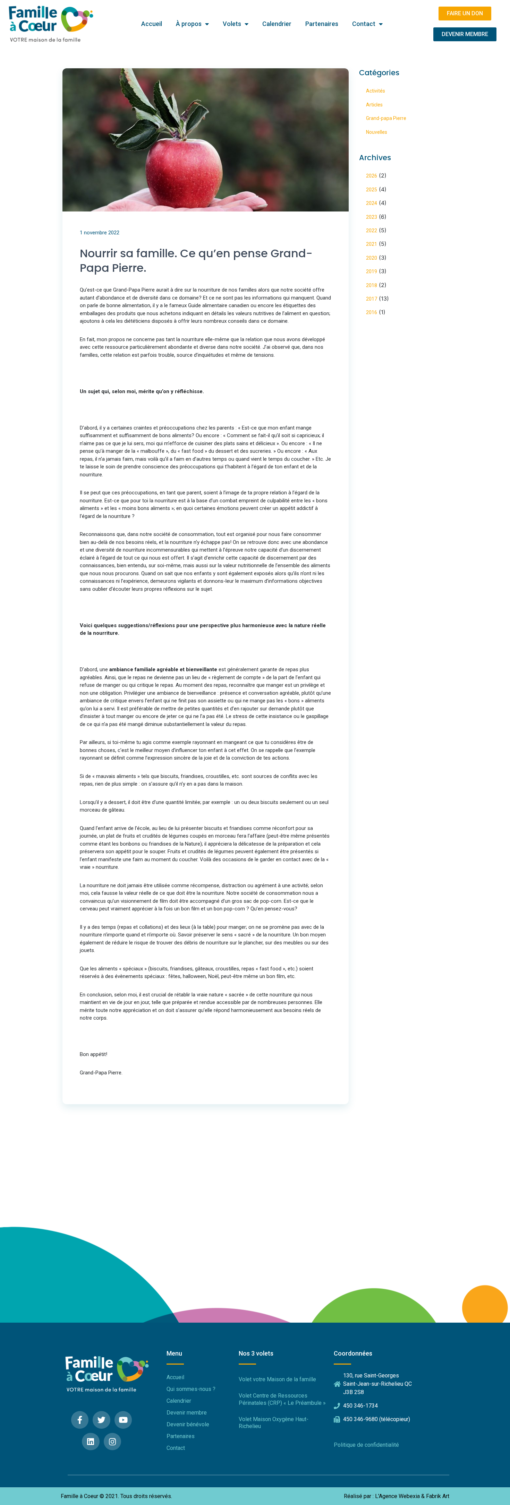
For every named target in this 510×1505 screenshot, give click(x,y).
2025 (371, 189)
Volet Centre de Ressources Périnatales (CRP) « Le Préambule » (282, 1399)
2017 (371, 299)
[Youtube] (123, 1420)
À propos (189, 23)
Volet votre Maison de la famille (277, 1379)
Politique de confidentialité (366, 1445)
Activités (375, 91)
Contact (363, 23)
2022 (371, 230)
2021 (371, 244)
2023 (371, 217)
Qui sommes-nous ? (191, 1389)
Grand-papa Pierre (386, 118)
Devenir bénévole (188, 1424)
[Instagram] (112, 1442)
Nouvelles (376, 132)
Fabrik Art (437, 1496)
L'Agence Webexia (397, 1496)
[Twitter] (101, 1420)
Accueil (151, 23)
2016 (371, 312)
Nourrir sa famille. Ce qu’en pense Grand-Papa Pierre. (196, 261)
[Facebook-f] (80, 1420)
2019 (371, 271)
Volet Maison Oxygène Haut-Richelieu (273, 1423)
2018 (371, 285)
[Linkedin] (91, 1442)
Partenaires (321, 23)
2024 (371, 203)
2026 (371, 176)
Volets (232, 23)
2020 (371, 258)
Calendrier (276, 23)
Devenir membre (187, 1412)
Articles (374, 104)
